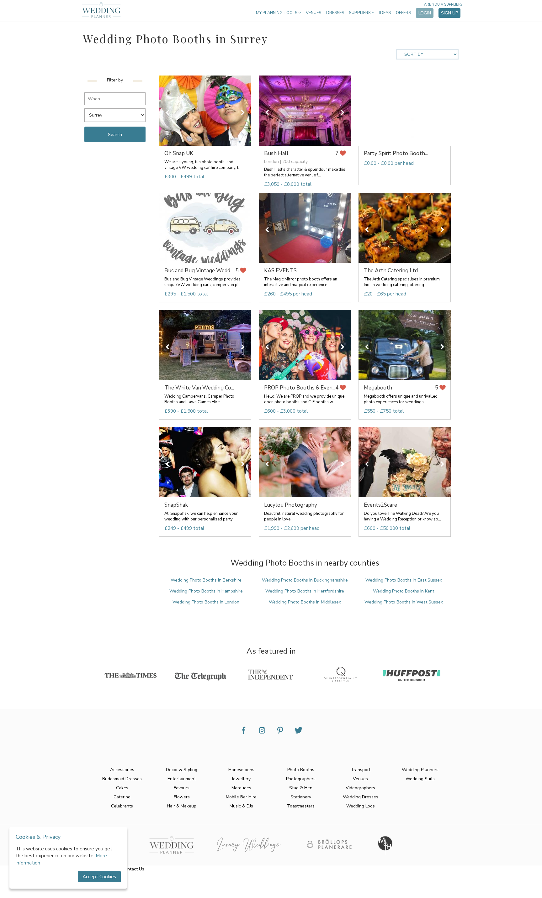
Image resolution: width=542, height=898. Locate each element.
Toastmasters (301, 806)
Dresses (335, 13)
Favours (181, 788)
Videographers (360, 788)
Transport (360, 770)
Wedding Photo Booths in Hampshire (206, 591)
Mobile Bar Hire (241, 797)
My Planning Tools (277, 13)
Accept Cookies (99, 877)
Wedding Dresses (360, 797)
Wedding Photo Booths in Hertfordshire (304, 591)
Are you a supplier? (443, 4)
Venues (313, 13)
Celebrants (122, 806)
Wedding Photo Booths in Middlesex (305, 602)
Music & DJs (241, 806)
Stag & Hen (300, 788)
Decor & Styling (181, 770)
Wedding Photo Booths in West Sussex (403, 602)
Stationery (300, 797)
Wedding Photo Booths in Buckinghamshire (305, 580)
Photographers (301, 779)
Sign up (449, 13)
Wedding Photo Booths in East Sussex (403, 580)
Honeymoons (241, 770)
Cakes (122, 788)
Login (424, 13)
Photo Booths (300, 770)
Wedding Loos (360, 806)
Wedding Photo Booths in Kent (403, 591)
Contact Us (133, 869)
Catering (122, 797)
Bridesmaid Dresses (122, 779)
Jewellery (241, 779)
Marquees (241, 788)
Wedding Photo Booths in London (206, 602)
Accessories (122, 770)
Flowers (182, 797)
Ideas (385, 13)
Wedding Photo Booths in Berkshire (206, 580)
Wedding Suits (420, 779)
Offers (403, 13)
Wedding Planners (420, 770)
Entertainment (181, 779)
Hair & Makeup (181, 806)
